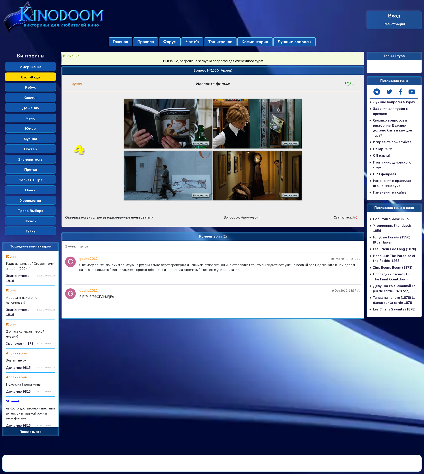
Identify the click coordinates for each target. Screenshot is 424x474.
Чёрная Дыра (30, 180)
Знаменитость (30, 159)
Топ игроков (220, 41)
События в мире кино (391, 219)
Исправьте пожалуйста (392, 142)
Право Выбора (30, 210)
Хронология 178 (19, 343)
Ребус (30, 87)
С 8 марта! (381, 155)
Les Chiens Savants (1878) (394, 309)
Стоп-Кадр (30, 77)
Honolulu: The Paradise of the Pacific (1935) (394, 258)
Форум (169, 41)
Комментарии (255, 41)
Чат (192, 41)
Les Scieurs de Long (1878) (394, 249)
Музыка (30, 139)
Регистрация (394, 24)
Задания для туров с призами (390, 111)
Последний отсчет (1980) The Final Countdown (394, 277)
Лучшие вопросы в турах (394, 102)
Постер (30, 149)
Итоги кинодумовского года (392, 165)
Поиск (30, 190)
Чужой (30, 221)
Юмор (30, 128)
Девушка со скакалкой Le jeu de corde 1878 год (394, 288)
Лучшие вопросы (294, 41)
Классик (31, 97)
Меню (31, 118)
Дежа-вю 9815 (18, 367)
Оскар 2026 (382, 149)
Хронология (30, 200)
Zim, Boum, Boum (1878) (392, 267)
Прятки (30, 169)
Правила (145, 41)
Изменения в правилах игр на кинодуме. (392, 183)
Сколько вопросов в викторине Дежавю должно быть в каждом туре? (392, 128)
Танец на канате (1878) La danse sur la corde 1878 (394, 300)
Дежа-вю (30, 108)
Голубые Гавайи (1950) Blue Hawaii (391, 240)
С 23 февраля (384, 174)
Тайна (31, 231)
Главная (120, 41)
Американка (30, 67)
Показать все (30, 432)
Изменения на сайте (389, 192)
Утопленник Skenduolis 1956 (392, 228)
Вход (394, 16)
